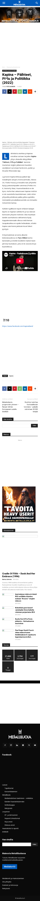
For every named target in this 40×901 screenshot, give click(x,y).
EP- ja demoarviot (11, 815)
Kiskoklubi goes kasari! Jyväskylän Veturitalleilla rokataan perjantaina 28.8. (25, 610)
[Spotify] (23, 745)
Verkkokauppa (10, 805)
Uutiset (4, 785)
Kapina (11, 376)
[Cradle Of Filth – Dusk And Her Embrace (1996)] (20, 553)
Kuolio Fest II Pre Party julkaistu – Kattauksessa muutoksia (24, 621)
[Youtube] (35, 745)
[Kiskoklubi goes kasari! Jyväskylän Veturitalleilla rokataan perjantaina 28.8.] (7, 610)
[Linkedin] (25, 91)
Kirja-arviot (8, 822)
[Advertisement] (20, 44)
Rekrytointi (8, 808)
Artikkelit (5, 832)
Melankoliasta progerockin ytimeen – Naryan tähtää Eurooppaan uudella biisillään (10, 407)
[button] (3, 3)
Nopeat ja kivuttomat (13, 67)
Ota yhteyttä (6, 882)
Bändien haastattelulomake (14, 802)
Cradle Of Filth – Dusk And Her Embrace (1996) (18, 575)
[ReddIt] (30, 91)
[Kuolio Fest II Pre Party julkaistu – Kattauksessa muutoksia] (7, 622)
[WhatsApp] (20, 91)
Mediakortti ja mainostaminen (13, 878)
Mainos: (6, 434)
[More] (35, 91)
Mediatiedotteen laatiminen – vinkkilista (19, 798)
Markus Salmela (7, 579)
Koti (3, 67)
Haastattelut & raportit (10, 828)
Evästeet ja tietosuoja (10, 885)
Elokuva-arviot (10, 825)
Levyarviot (6, 812)
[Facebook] (4, 91)
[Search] (37, 3)
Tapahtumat (9, 788)
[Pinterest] (14, 91)
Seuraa (20, 650)
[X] (9, 91)
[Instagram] (11, 745)
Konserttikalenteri (11, 791)
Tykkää (8, 650)
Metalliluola (6, 795)
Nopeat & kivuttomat (12, 818)
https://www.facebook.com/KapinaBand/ (17, 326)
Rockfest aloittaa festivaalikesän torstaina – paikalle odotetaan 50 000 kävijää (31, 407)
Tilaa (8, 662)
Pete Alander (10, 86)
